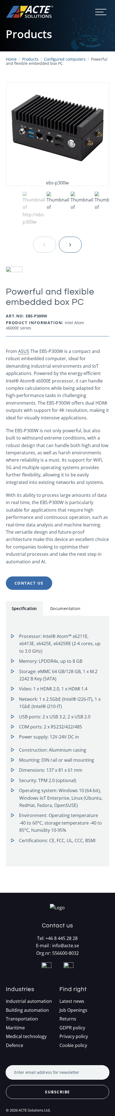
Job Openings (73, 1010)
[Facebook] (46, 974)
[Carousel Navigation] (57, 244)
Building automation (27, 1010)
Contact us (29, 583)
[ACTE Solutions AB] (29, 12)
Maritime (15, 1028)
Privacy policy (73, 1036)
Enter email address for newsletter (46, 1072)
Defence (14, 1045)
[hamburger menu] (100, 12)
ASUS (23, 351)
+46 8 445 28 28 (61, 938)
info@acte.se (65, 945)
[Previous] (44, 245)
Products (30, 59)
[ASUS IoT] (57, 274)
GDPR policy (72, 1028)
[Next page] (70, 245)
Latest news (71, 1001)
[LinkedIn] (68, 974)
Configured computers (65, 59)
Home (11, 59)
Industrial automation (29, 1001)
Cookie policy (73, 1045)
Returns (67, 1019)
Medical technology (26, 1036)
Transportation (22, 1019)
